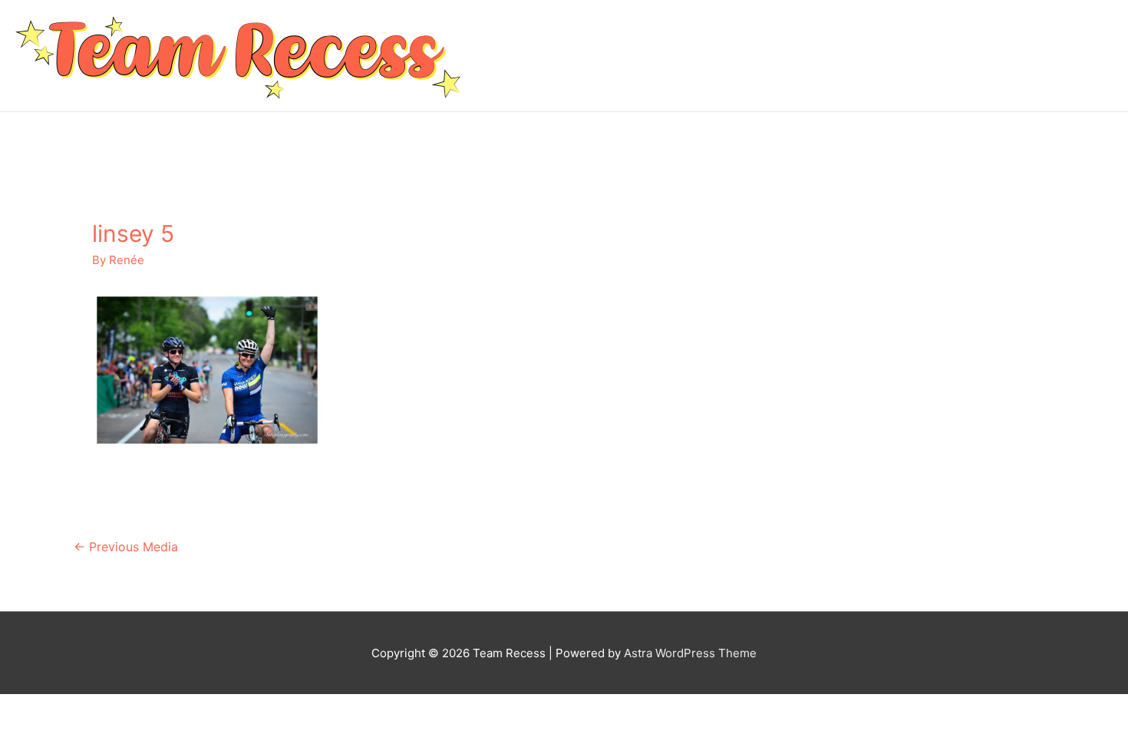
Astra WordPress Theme (690, 653)
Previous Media (126, 547)
